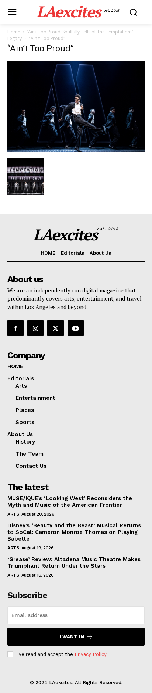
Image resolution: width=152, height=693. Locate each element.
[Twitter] (55, 328)
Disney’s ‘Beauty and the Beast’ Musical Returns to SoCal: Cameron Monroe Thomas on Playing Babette (74, 532)
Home (13, 32)
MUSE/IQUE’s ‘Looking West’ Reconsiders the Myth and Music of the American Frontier (69, 501)
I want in (71, 636)
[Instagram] (35, 328)
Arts (13, 514)
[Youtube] (76, 328)
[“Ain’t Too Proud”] (76, 150)
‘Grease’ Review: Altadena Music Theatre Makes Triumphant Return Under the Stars (74, 562)
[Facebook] (15, 328)
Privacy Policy (90, 654)
